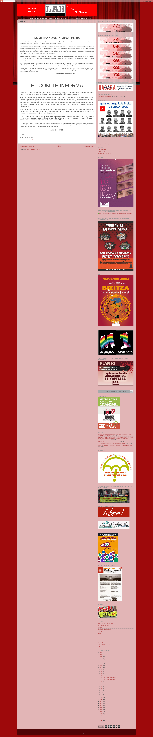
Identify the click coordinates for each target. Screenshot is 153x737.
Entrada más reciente (27, 146)
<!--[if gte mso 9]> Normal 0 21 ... (109, 677)
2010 (101, 659)
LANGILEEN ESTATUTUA (104, 142)
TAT (99, 637)
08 (102, 686)
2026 (101, 720)
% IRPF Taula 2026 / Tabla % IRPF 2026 (80, 18)
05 (102, 675)
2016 (101, 699)
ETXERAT (100, 631)
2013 (101, 665)
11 (101, 692)
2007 (101, 652)
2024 (101, 716)
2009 (101, 656)
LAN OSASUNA (102, 149)
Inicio (59, 146)
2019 (101, 705)
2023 (101, 713)
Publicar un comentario (27, 139)
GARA (99, 633)
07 (102, 684)
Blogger (88, 733)
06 (102, 682)
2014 (101, 667)
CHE (99, 646)
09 (102, 688)
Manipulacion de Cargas (104, 144)
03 (102, 671)
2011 (101, 661)
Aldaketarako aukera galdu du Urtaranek (108, 441)
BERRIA (100, 627)
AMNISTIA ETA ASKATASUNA (105, 623)
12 (102, 694)
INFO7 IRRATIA (102, 635)
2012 (101, 663)
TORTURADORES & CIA (104, 644)
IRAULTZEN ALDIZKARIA (104, 153)
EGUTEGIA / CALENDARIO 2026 (58, 18)
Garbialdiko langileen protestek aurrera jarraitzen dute (111, 443)
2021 (101, 709)
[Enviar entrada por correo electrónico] (23, 134)
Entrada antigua (89, 146)
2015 (101, 697)
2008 (101, 654)
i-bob (74, 733)
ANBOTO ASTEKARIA (103, 625)
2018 (101, 703)
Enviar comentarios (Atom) (33, 149)
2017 (101, 701)
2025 (101, 718)
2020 (101, 707)
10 (102, 690)
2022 (101, 711)
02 (102, 669)
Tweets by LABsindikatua (104, 96)
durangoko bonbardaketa (104, 629)
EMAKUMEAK (101, 151)
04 (102, 673)
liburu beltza (101, 642)
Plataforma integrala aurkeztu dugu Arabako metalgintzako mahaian (115, 445)
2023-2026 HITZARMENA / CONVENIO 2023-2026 (33, 18)
